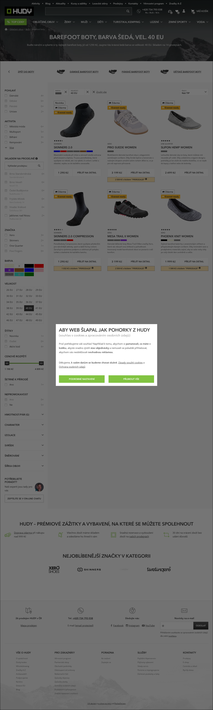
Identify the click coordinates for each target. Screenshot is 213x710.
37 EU (39, 302)
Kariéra (19, 681)
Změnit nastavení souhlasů (66, 693)
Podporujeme (22, 678)
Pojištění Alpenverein (147, 658)
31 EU (19, 296)
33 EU (39, 296)
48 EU (29, 320)
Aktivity (36, 3)
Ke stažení (105, 658)
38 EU (9, 308)
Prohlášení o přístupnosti (65, 689)
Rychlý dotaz (188, 670)
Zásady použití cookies (130, 362)
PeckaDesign (120, 703)
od (7, 363)
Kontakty (133, 3)
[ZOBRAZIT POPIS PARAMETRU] (36, 158)
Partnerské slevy (62, 662)
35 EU (19, 302)
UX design (91, 703)
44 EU (29, 314)
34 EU (9, 302)
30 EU (9, 296)
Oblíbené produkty (176, 11)
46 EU (9, 320)
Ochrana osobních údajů (72, 367)
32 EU (29, 296)
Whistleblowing (22, 666)
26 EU (9, 290)
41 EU (39, 308)
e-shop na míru (104, 703)
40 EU (29, 308)
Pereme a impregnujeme (148, 670)
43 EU (19, 314)
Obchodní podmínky (63, 666)
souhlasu (172, 636)
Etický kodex (21, 662)
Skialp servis (143, 666)
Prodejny (118, 3)
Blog (47, 3)
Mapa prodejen (29, 625)
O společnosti (22, 658)
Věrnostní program (153, 3)
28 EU (29, 290)
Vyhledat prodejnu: (17, 165)
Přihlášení (183, 11)
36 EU (29, 302)
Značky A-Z (175, 3)
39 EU (19, 308)
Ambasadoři (21, 674)
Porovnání (169, 11)
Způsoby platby (61, 681)
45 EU (39, 314)
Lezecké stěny (100, 3)
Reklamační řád (61, 674)
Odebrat (65, 92)
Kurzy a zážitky (79, 3)
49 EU (39, 320)
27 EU (19, 290)
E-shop (186, 662)
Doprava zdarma (23, 533)
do (41, 363)
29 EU (39, 290)
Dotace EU (20, 685)
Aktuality (60, 3)
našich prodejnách (139, 536)
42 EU (9, 314)
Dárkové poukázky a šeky (148, 674)
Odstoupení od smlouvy (65, 670)
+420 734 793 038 (83, 618)
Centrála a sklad (190, 666)
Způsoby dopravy (62, 678)
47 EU (19, 320)
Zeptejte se (106, 662)
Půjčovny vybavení (145, 662)
